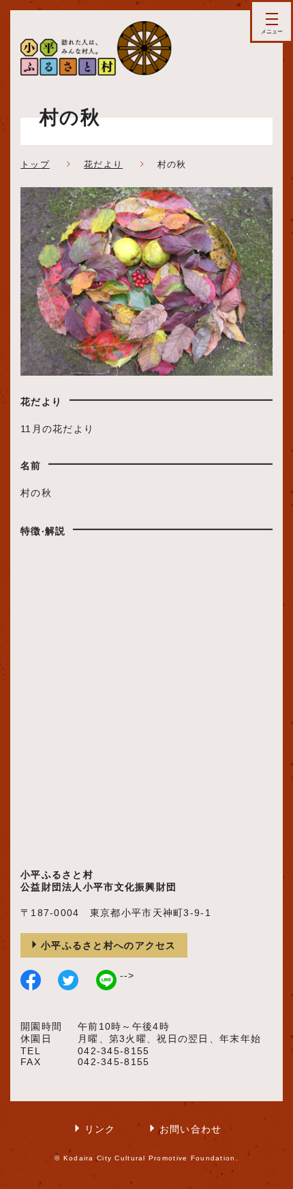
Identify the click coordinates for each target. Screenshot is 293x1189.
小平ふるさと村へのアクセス (108, 945)
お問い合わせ (190, 1129)
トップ (35, 164)
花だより (103, 164)
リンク (100, 1129)
